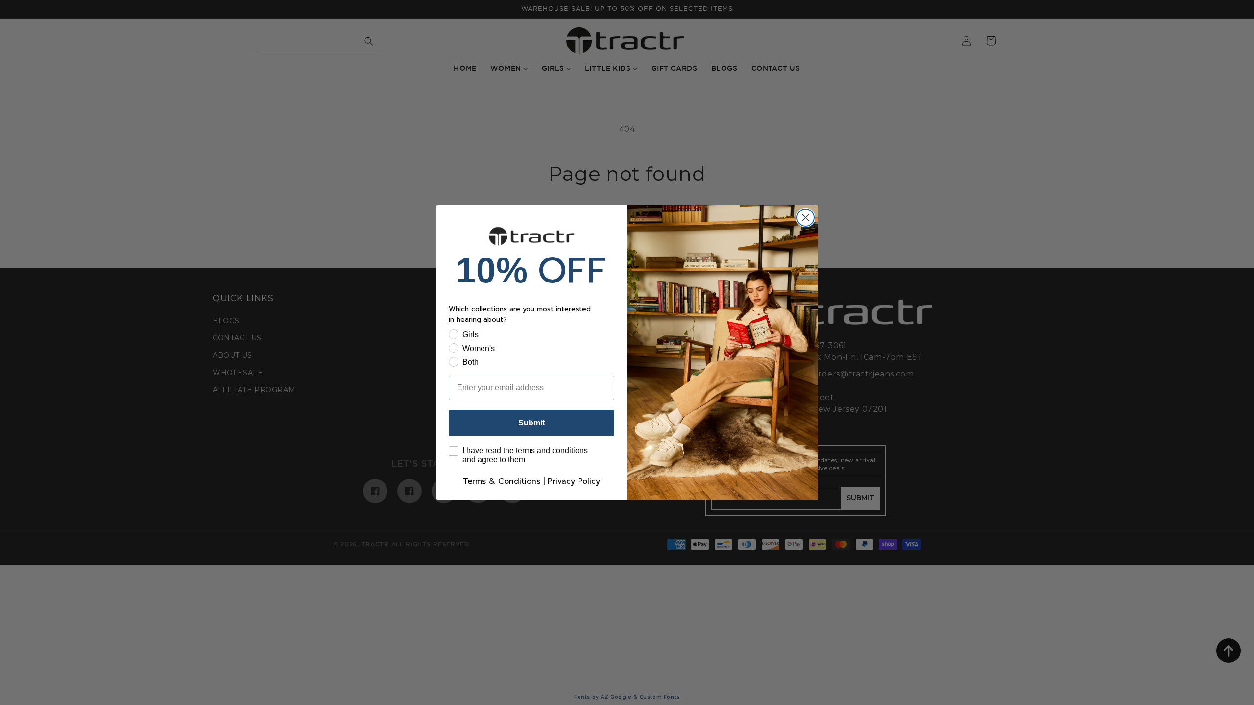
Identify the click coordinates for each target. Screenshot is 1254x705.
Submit (531, 423)
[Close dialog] (805, 217)
